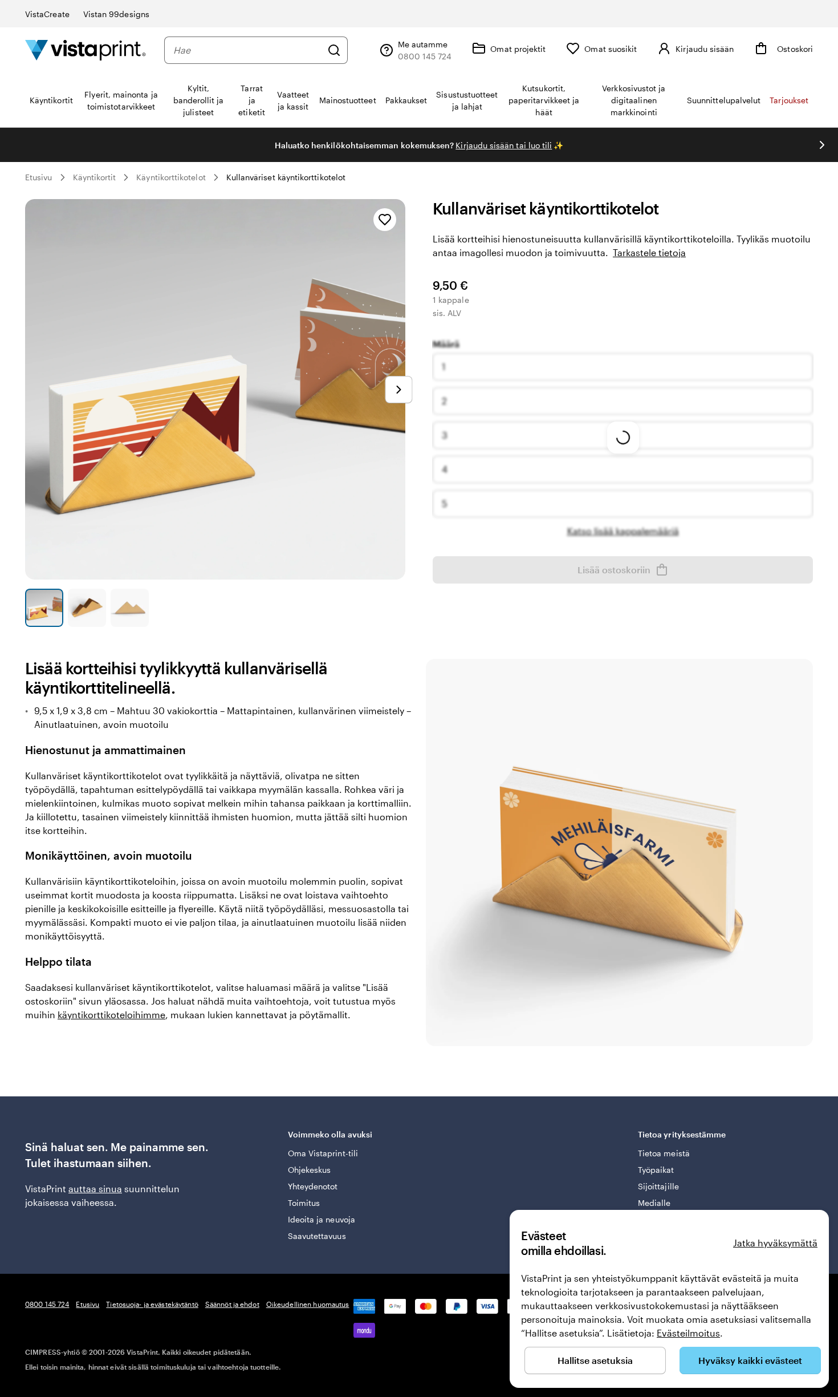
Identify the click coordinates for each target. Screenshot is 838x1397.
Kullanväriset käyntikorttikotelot (285, 177)
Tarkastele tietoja (649, 252)
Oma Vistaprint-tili (323, 1153)
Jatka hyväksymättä (775, 1242)
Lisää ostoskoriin (613, 569)
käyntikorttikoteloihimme (111, 1014)
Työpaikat (656, 1170)
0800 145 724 (47, 1304)
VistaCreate (47, 14)
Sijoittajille (658, 1186)
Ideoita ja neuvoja (321, 1219)
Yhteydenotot (313, 1186)
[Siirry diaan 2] (87, 608)
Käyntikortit (94, 177)
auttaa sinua (95, 1188)
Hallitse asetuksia (595, 1360)
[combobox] (247, 50)
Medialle (654, 1203)
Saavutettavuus (317, 1236)
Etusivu (38, 177)
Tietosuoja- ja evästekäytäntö (152, 1304)
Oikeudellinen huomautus (307, 1304)
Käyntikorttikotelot (170, 177)
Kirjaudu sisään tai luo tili (503, 145)
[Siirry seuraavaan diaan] (822, 145)
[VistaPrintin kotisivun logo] (85, 50)
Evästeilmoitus (688, 1332)
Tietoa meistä (664, 1153)
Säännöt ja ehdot (232, 1304)
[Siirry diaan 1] (44, 608)
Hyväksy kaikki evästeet (750, 1360)
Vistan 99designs (116, 14)
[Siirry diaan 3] (130, 608)
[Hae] (334, 50)
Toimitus (304, 1203)
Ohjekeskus (309, 1170)
